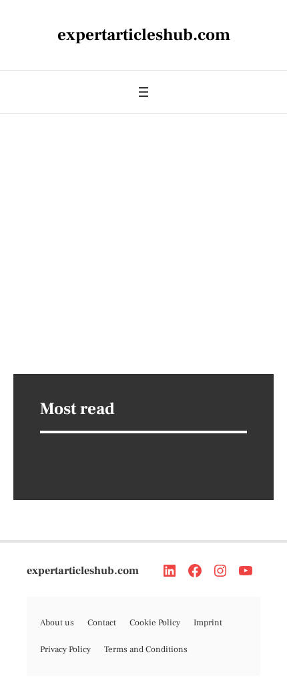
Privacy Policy (65, 649)
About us (57, 622)
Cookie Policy (154, 622)
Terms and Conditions (146, 649)
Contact (101, 622)
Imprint (208, 622)
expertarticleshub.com (83, 570)
